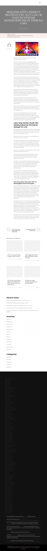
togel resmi (9, 498)
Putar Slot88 (9, 410)
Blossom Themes (31, 547)
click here (8, 381)
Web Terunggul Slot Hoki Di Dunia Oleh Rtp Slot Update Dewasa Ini (31, 256)
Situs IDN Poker (9, 396)
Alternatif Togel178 (10, 495)
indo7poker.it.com (10, 484)
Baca (20, 259)
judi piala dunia (9, 510)
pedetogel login (9, 499)
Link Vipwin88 (9, 417)
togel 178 (8, 384)
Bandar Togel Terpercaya (11, 464)
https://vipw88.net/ (10, 407)
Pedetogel (25, 516)
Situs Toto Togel (10, 422)
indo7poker (9, 480)
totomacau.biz (9, 455)
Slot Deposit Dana (10, 491)
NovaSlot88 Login (10, 433)
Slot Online (23, 9)
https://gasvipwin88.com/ (11, 451)
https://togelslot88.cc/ (11, 428)
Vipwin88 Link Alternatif (11, 466)
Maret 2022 (9, 349)
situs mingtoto (9, 486)
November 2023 (10, 324)
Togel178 (8, 431)
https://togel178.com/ (10, 475)
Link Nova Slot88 (10, 432)
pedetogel (8, 502)
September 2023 (10, 329)
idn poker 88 (9, 458)
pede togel (9, 399)
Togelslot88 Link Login (11, 388)
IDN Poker (21, 526)
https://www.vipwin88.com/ (11, 378)
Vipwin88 (8, 443)
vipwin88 (8, 447)
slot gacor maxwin (10, 476)
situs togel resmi (10, 453)
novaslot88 (9, 389)
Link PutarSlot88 (10, 436)
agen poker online (10, 391)
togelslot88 (9, 490)
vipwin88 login (9, 429)
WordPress (23, 549)
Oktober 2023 (9, 326)
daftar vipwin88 (9, 446)
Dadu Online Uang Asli (24, 519)
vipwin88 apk (9, 508)
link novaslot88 (9, 425)
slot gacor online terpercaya (12, 462)
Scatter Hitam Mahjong (11, 483)
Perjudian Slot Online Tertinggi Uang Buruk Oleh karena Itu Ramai (31, 282)
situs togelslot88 (10, 461)
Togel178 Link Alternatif (11, 444)
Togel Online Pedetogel (11, 469)
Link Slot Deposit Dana (11, 418)
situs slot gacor (9, 454)
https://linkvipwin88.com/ (11, 450)
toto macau (9, 494)
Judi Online (9, 359)
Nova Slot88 (9, 435)
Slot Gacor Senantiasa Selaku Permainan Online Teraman (14, 255)
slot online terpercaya (11, 465)
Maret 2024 (9, 319)
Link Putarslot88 (10, 505)
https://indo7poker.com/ (11, 387)
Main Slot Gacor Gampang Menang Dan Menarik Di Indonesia (18, 300)
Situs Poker (9, 380)
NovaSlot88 (9, 440)
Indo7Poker (9, 392)
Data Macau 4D (9, 400)
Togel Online (9, 367)
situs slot (8, 424)
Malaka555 (9, 421)
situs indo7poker (10, 457)
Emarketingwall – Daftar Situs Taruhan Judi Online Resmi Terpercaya (21, 2)
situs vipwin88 (9, 487)
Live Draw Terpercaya (11, 468)
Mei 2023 (8, 334)
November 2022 (10, 347)
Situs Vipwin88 (9, 509)
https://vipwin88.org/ (10, 414)
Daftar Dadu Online (10, 402)
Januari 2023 (9, 344)
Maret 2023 (9, 339)
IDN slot (8, 420)
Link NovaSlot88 (10, 439)
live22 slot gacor (10, 488)
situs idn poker (9, 479)
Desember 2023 (9, 321)
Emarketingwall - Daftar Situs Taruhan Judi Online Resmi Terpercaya (27, 546)
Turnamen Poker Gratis (11, 395)
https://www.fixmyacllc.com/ (12, 409)
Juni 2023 (8, 331)
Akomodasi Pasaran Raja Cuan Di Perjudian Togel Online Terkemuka (19, 305)
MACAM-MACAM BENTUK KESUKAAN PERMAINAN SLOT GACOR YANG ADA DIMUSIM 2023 (14, 282)
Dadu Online (9, 398)
